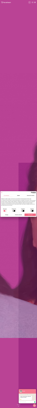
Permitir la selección (18, 214)
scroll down (18, 404)
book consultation (29, 2)
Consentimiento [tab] (6, 195)
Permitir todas (30, 214)
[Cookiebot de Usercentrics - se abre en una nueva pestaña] (31, 192)
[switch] (14, 211)
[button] (35, 389)
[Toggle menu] (35, 2)
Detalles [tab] (18, 195)
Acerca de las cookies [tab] (30, 195)
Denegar (6, 214)
